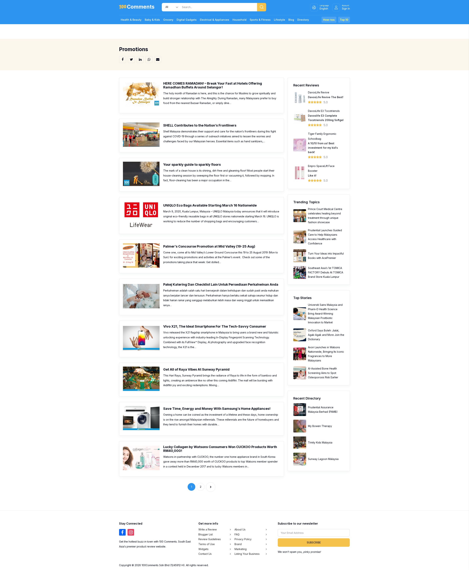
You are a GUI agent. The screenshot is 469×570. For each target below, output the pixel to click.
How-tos (329, 19)
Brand (238, 544)
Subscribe (314, 542)
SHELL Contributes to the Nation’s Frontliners (199, 125)
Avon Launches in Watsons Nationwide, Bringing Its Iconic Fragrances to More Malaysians (326, 354)
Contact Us (205, 553)
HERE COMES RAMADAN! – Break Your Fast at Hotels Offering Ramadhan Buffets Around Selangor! (212, 85)
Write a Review (207, 529)
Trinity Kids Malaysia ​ (320, 442)
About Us (239, 529)
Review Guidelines (209, 539)
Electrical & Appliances (214, 19)
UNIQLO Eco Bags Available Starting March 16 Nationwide (210, 205)
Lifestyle (279, 19)
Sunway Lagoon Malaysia (323, 459)
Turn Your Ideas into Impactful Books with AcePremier (326, 255)
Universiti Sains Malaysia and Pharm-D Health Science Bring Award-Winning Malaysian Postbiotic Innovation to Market (325, 313)
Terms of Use (206, 544)
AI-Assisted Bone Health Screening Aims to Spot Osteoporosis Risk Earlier (323, 373)
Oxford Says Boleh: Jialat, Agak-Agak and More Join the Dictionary (326, 335)
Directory (303, 19)
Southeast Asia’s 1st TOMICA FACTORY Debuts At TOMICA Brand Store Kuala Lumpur (325, 272)
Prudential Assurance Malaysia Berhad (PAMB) (323, 409)
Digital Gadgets (187, 19)
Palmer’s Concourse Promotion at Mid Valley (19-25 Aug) (209, 246)
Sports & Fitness (260, 19)
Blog (291, 19)
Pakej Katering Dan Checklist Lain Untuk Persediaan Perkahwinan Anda (220, 284)
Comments (140, 7)
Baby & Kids (152, 19)
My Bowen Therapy (320, 426)
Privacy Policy (243, 539)
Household (239, 19)
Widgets (203, 549)
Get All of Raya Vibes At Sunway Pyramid (196, 369)
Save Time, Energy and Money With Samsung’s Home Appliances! (216, 409)
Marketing (240, 549)
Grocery (168, 19)
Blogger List (205, 534)
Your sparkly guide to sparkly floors (192, 164)
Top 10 (344, 19)
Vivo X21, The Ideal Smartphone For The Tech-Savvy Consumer (214, 326)
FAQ (236, 534)
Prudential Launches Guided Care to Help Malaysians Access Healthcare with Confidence (325, 237)
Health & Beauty (131, 19)
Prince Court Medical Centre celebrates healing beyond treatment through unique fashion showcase (325, 215)
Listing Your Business (247, 553)
